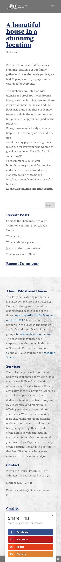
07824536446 (24, 483)
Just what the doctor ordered (23, 248)
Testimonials (12, 52)
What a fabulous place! (20, 242)
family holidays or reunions (33, 334)
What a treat (14, 236)
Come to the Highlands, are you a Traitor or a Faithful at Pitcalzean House (26, 225)
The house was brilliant (20, 254)
